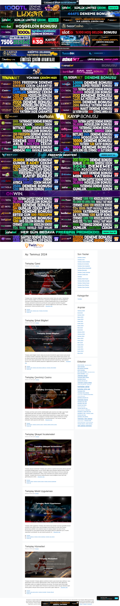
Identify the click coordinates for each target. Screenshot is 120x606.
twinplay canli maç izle (82, 380)
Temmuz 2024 (81, 334)
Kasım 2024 (81, 325)
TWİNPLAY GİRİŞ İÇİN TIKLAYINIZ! (60, 48)
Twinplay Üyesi (32, 263)
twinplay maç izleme (82, 405)
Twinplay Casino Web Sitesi (82, 384)
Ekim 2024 (80, 327)
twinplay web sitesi (82, 415)
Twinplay (28, 309)
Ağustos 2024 (81, 332)
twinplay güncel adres (88, 394)
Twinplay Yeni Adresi (43, 310)
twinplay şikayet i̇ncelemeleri (50, 481)
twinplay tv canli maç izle (84, 411)
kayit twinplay (81, 373)
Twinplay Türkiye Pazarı (83, 283)
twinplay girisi (29, 310)
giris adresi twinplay (83, 368)
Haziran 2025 (81, 315)
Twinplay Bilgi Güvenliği (83, 280)
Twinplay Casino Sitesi (85, 382)
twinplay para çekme (50, 536)
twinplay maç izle (82, 403)
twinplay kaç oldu (82, 401)
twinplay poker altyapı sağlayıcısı (39, 367)
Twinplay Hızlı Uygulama (84, 266)
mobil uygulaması (30, 536)
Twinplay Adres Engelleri (84, 261)
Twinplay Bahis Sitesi (83, 377)
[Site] (30, 84)
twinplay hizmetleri (42, 592)
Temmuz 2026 (81, 310)
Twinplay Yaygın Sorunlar (84, 272)
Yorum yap (28, 312)
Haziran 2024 (81, 336)
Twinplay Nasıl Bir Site (82, 408)
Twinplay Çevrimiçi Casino (38, 377)
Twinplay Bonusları (82, 270)
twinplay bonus (82, 379)
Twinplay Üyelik (87, 420)
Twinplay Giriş (81, 259)
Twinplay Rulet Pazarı (83, 278)
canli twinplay (29, 424)
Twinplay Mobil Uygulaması (39, 491)
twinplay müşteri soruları (39, 481)
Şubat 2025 (80, 319)
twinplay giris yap (84, 389)
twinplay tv (87, 409)
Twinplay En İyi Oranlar (83, 263)
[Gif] (60, 116)
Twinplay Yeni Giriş (81, 420)
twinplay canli (29, 367)
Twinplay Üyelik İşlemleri (81, 422)
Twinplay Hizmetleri (35, 546)
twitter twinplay (89, 423)
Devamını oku (49, 306)
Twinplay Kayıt (83, 400)
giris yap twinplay (82, 371)
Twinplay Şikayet (50, 592)
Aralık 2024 (80, 323)
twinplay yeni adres (83, 416)
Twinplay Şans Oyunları (83, 287)
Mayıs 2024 (80, 338)
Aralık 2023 (80, 349)
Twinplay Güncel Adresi (81, 396)
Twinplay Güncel (80, 394)
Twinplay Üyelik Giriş (83, 274)
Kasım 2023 (81, 351)
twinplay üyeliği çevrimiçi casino (50, 424)
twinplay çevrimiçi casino (38, 424)
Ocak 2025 (80, 321)
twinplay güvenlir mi (83, 397)
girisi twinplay (81, 370)
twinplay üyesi (36, 310)
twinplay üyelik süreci (89, 422)
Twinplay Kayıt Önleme (83, 285)
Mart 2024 (80, 342)
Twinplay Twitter (89, 413)
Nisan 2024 (80, 340)
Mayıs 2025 (80, 317)
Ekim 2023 (80, 353)
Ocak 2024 (80, 346)
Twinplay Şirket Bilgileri (36, 320)
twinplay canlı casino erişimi (32, 592)
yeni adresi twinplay (85, 426)
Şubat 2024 (80, 344)
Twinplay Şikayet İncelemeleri (40, 434)
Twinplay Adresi (29, 481)
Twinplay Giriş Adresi (83, 392)
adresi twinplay (81, 365)
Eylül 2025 (80, 312)
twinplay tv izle (82, 413)
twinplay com (89, 384)
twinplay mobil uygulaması (39, 536)
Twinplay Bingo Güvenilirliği (84, 268)
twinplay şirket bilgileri (51, 367)
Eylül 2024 (80, 329)
